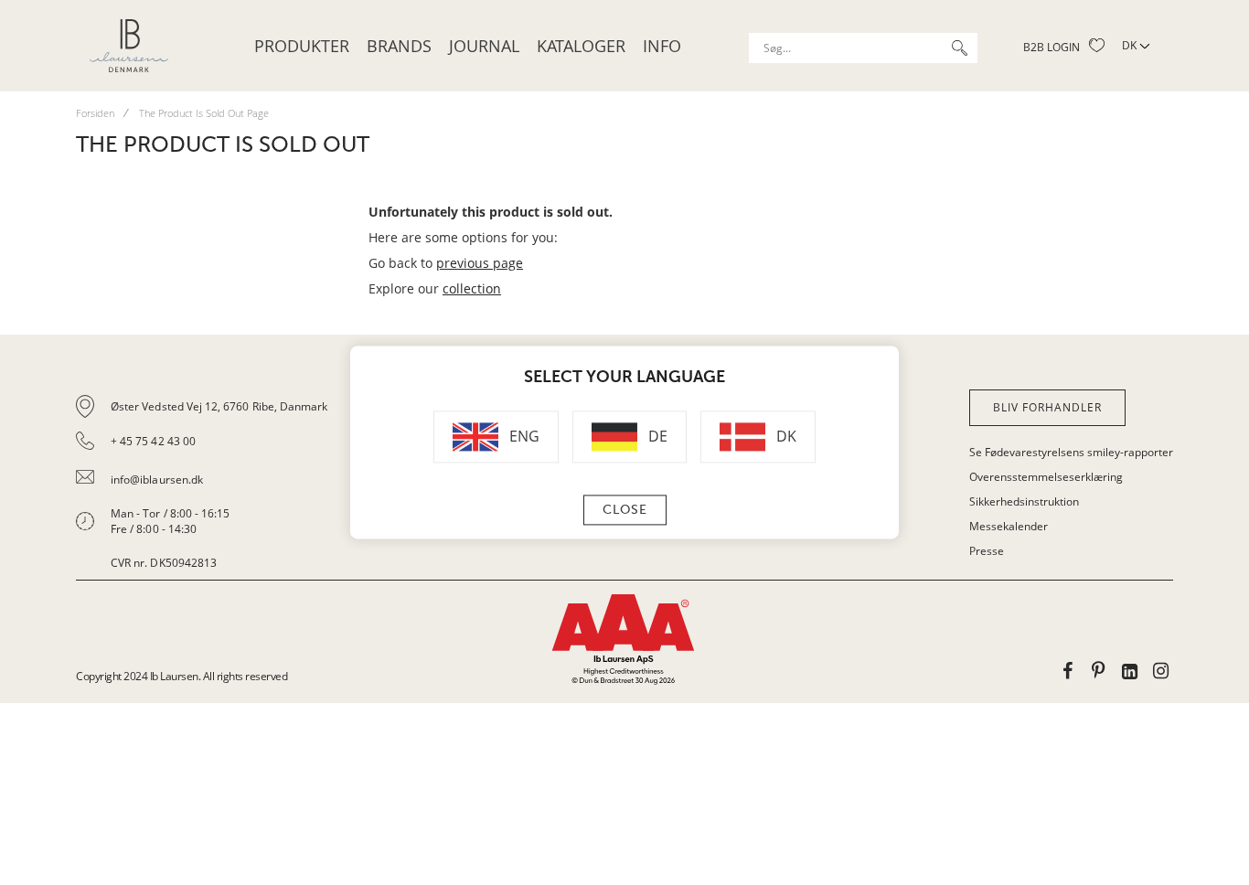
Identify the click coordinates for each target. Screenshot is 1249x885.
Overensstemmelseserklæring (1046, 477)
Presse (986, 551)
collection (472, 288)
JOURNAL (484, 46)
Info (662, 46)
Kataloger (581, 46)
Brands (399, 46)
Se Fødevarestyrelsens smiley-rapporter (1071, 452)
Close (625, 510)
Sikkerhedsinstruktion (1024, 501)
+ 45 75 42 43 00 (153, 441)
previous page (479, 263)
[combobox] (863, 48)
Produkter (301, 46)
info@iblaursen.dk (157, 479)
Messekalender (1008, 526)
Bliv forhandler (1047, 407)
